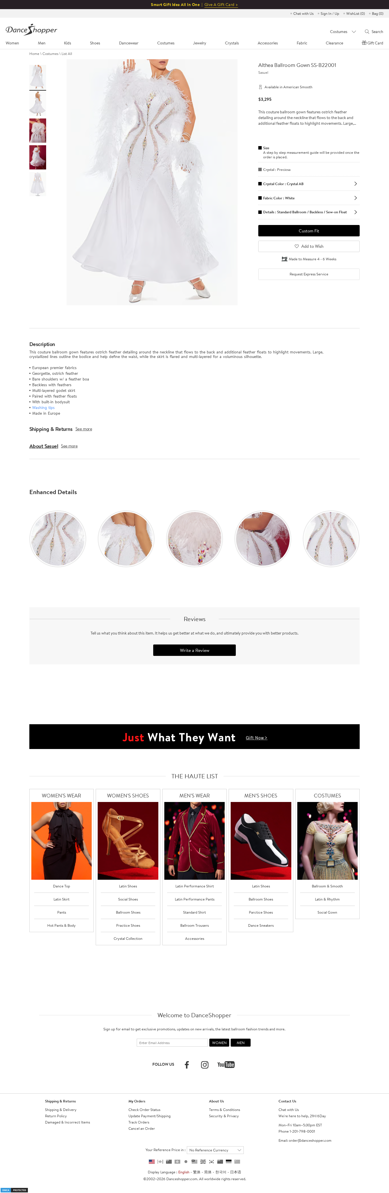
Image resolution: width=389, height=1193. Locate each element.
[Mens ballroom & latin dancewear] (194, 841)
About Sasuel (43, 446)
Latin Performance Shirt (194, 886)
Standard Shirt (194, 912)
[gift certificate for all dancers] (194, 736)
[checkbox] (309, 274)
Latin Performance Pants (194, 899)
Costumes (50, 53)
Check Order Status (144, 1109)
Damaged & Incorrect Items (67, 1122)
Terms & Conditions (224, 1109)
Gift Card (375, 43)
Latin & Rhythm (327, 899)
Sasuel (263, 72)
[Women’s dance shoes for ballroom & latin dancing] (128, 841)
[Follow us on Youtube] (226, 1064)
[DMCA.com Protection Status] (14, 1189)
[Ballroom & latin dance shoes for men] (261, 841)
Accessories (194, 938)
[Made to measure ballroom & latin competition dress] (327, 841)
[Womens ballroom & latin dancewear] (61, 841)
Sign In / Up (330, 13)
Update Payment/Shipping (149, 1115)
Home (34, 53)
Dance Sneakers (261, 925)
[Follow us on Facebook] (187, 1065)
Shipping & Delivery (61, 1109)
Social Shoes (128, 899)
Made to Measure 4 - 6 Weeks (312, 258)
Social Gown (327, 912)
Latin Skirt (61, 899)
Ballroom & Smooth (327, 886)
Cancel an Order (141, 1128)
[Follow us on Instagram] (205, 1065)
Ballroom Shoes (128, 912)
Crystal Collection (128, 938)
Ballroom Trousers (194, 925)
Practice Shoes (128, 925)
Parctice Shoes (261, 912)
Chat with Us (303, 13)
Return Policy (56, 1115)
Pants (61, 912)
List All (67, 53)
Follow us (163, 1064)
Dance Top (61, 886)
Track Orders (138, 1122)
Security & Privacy (224, 1115)
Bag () (377, 13)
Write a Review (194, 650)
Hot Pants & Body (61, 925)
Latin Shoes (128, 886)
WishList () (355, 13)
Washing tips (43, 407)
